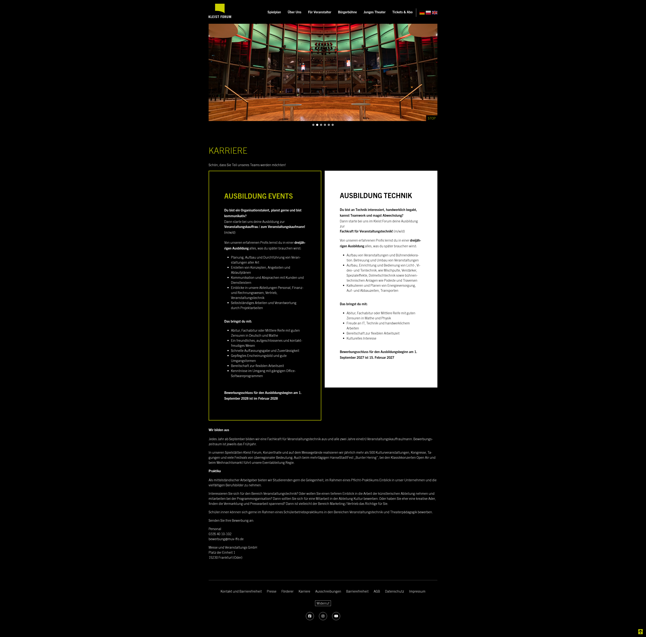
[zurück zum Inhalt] (640, 631)
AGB (377, 591)
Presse (271, 591)
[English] (434, 13)
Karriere (304, 591)
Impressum (417, 591)
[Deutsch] (422, 13)
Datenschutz (394, 591)
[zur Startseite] (220, 12)
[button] (313, 125)
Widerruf (323, 603)
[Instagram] (323, 616)
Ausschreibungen (328, 591)
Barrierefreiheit (357, 591)
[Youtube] (336, 616)
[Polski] (428, 13)
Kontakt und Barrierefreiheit (241, 591)
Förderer (287, 591)
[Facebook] (310, 616)
